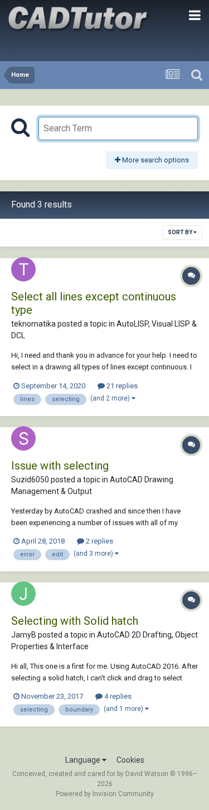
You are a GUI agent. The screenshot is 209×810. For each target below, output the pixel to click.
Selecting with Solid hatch (74, 621)
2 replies (98, 541)
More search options (154, 160)
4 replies (117, 696)
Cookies (130, 759)
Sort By (180, 232)
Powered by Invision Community (105, 794)
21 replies (121, 386)
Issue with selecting (60, 465)
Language (83, 759)
